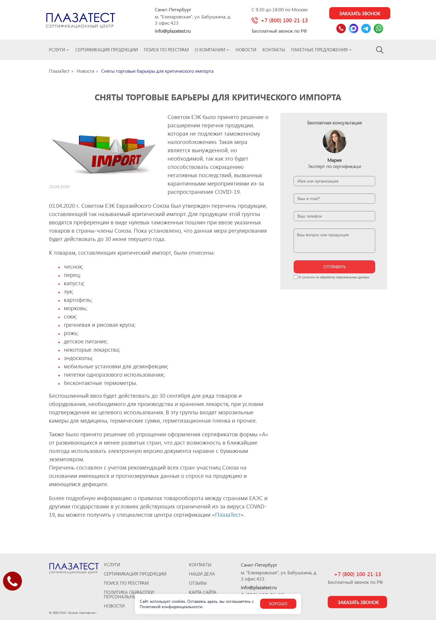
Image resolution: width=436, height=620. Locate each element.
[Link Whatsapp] (378, 28)
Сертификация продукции (106, 50)
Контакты (273, 50)
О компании (210, 50)
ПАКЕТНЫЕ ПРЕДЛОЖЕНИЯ (320, 50)
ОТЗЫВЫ (198, 583)
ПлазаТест (228, 514)
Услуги (57, 50)
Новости (245, 50)
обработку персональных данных (344, 277)
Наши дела (202, 574)
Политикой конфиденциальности (171, 606)
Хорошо (278, 603)
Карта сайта (203, 592)
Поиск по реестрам (166, 50)
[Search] (380, 49)
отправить (334, 266)
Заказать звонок (359, 13)
